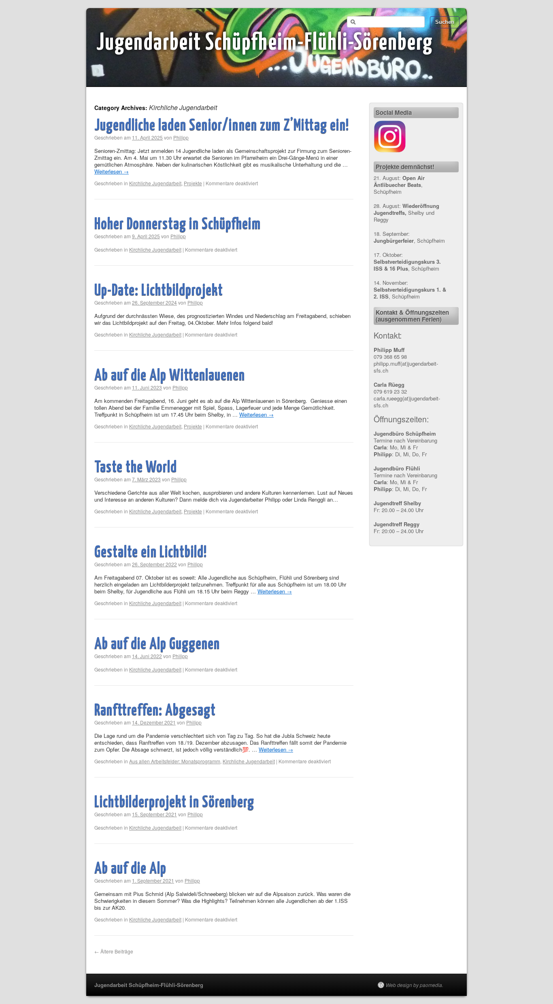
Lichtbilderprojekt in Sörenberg (174, 802)
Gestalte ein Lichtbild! (150, 552)
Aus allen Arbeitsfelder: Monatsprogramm (174, 761)
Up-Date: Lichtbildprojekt (158, 291)
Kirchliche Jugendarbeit (155, 183)
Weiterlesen (111, 171)
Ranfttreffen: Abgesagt (155, 710)
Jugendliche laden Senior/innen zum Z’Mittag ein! (221, 126)
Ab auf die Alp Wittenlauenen (169, 376)
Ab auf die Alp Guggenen (157, 644)
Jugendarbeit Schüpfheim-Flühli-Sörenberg (264, 43)
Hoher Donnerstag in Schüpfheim (177, 224)
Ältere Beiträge (113, 951)
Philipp (181, 137)
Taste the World (135, 467)
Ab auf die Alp (130, 869)
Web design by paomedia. (414, 985)
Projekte (193, 183)
